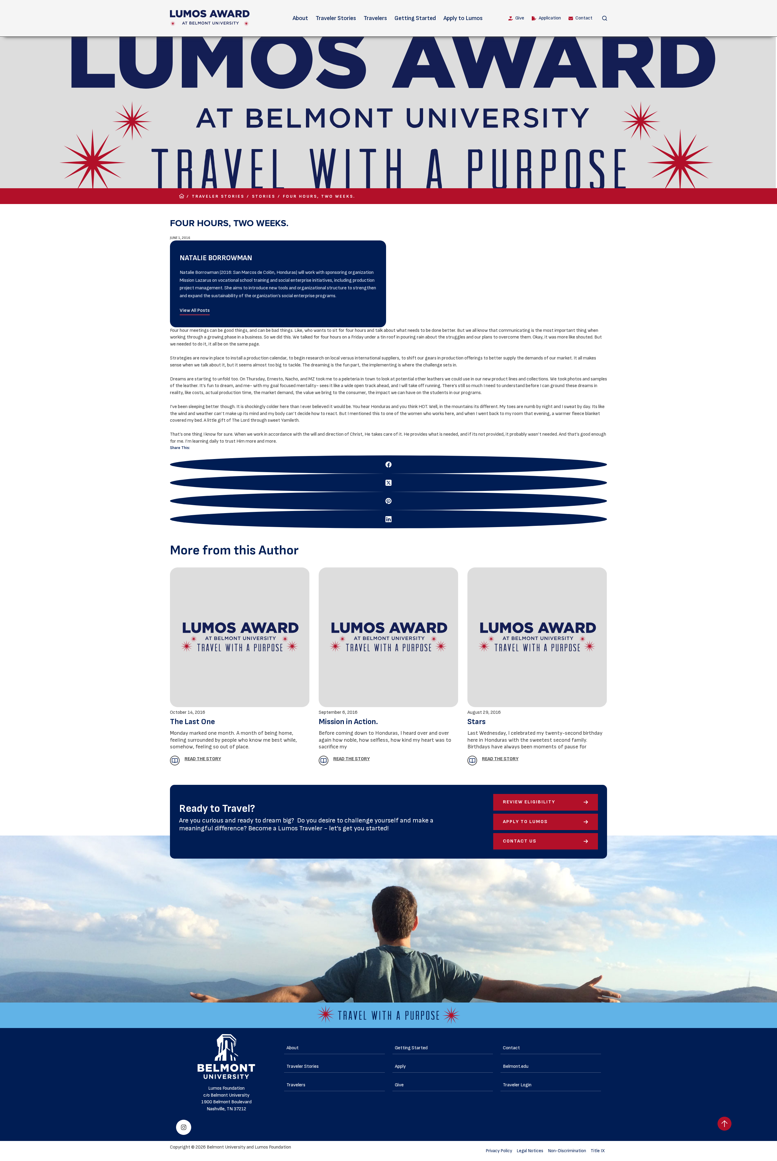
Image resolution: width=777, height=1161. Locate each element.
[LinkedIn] (388, 519)
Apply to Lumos (463, 18)
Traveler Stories (336, 18)
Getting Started (415, 18)
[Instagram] (183, 1127)
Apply (400, 1066)
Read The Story (203, 759)
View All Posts (195, 310)
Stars (476, 722)
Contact (583, 18)
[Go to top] (724, 1124)
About (300, 18)
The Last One (192, 722)
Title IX (598, 1151)
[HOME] (181, 196)
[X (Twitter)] (388, 483)
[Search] (604, 18)
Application (550, 18)
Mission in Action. (348, 722)
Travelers (375, 18)
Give (519, 18)
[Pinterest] (388, 501)
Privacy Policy (499, 1151)
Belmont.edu (515, 1066)
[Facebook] (388, 464)
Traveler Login (517, 1085)
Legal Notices (530, 1151)
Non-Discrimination (567, 1151)
